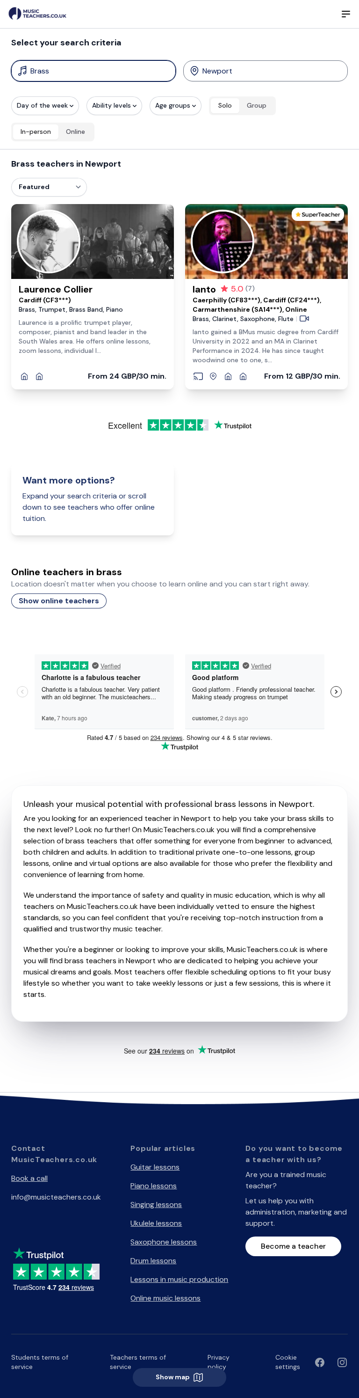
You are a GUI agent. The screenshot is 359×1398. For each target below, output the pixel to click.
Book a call (29, 1178)
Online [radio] (75, 131)
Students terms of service (39, 1362)
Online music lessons (165, 1298)
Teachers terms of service (138, 1362)
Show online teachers (59, 601)
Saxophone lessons (163, 1242)
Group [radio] (256, 105)
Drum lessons (153, 1261)
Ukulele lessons (156, 1223)
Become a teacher (293, 1246)
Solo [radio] (225, 105)
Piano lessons (153, 1186)
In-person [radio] (36, 131)
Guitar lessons (155, 1167)
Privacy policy (219, 1362)
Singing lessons (156, 1204)
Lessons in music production (179, 1279)
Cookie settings (287, 1362)
